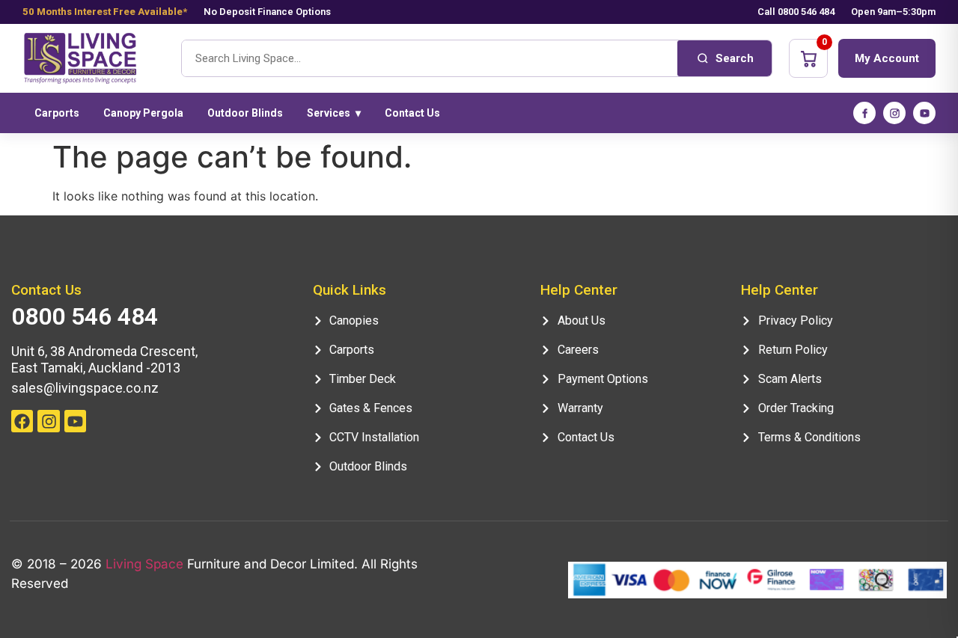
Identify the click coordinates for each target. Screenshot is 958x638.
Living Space (144, 563)
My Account (887, 58)
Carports (56, 113)
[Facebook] (864, 113)
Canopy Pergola (143, 113)
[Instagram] (894, 113)
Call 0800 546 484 (796, 11)
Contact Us (412, 113)
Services (334, 113)
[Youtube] (75, 421)
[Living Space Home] (93, 58)
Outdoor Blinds (245, 113)
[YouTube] (924, 113)
